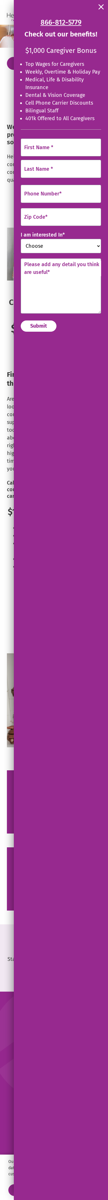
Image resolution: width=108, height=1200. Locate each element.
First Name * (38, 147)
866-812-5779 (61, 22)
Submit (38, 326)
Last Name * (38, 169)
